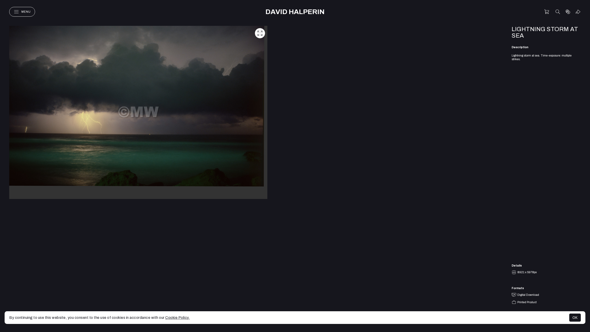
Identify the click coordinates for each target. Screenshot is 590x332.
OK (575, 318)
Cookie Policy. (177, 318)
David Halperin (295, 11)
